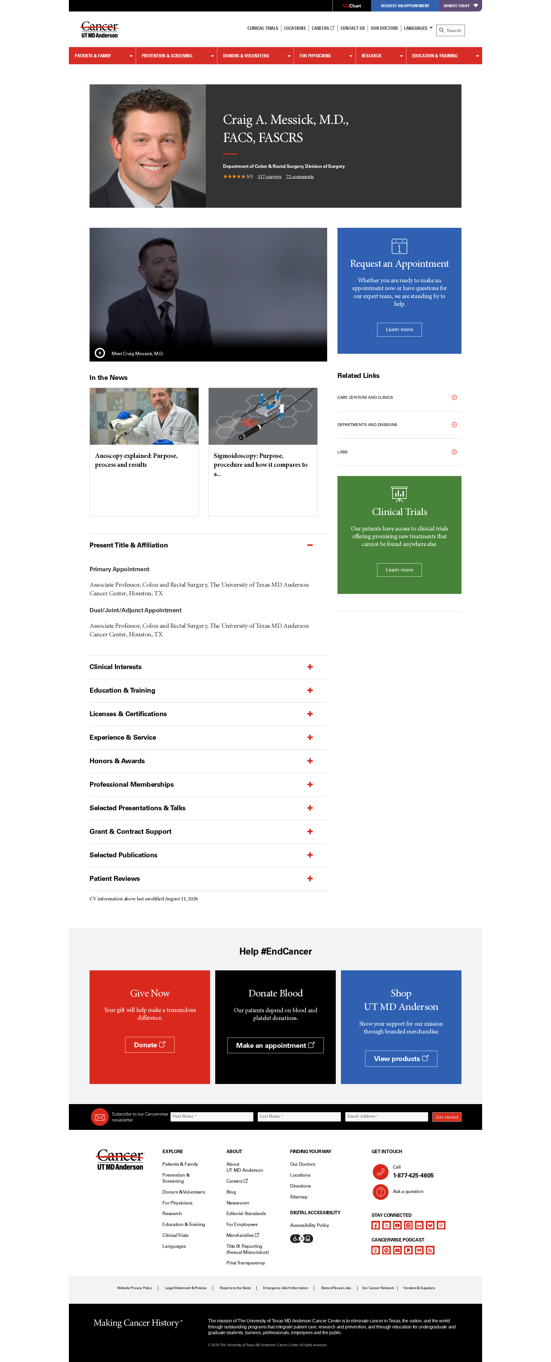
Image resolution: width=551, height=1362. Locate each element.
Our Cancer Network (378, 1288)
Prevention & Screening (167, 56)
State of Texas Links (336, 1288)
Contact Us (353, 28)
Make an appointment (272, 1045)
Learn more (399, 329)
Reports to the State (235, 1288)
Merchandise (240, 1235)
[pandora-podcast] (408, 1250)
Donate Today (457, 5)
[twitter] (386, 1225)
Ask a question (408, 1191)
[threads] (441, 1225)
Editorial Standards (246, 1213)
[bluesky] (430, 1225)
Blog (231, 1192)
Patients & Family (93, 56)
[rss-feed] (430, 1250)
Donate (146, 1045)
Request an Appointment (405, 5)
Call (413, 1171)
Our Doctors (384, 28)
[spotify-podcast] (386, 1250)
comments (300, 176)
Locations (300, 1175)
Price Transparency (245, 1263)
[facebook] (375, 1225)
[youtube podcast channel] (397, 1250)
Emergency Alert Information (285, 1288)
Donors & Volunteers (246, 56)
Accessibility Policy (309, 1225)
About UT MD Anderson (244, 1167)
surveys (270, 176)
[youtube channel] (397, 1225)
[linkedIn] (419, 1225)
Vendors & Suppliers (419, 1288)
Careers (321, 28)
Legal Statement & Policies (186, 1288)
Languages (416, 28)
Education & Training (435, 56)
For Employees (242, 1224)
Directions (300, 1186)
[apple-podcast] (375, 1250)
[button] (100, 354)
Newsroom (237, 1203)
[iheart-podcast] (419, 1250)
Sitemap (299, 1197)
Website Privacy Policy (134, 1288)
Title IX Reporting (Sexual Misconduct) (247, 1249)
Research (371, 56)
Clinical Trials (262, 28)
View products (398, 1058)
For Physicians (315, 56)
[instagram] (408, 1225)
